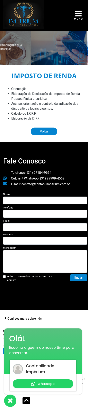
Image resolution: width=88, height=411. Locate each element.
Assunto (8, 234)
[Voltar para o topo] (26, 401)
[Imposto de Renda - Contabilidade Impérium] (23, 14)
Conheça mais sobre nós (24, 318)
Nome (6, 194)
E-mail (6, 220)
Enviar (78, 278)
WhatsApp (46, 383)
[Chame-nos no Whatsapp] (10, 401)
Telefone (8, 207)
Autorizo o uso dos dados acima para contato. (29, 278)
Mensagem (9, 247)
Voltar (44, 131)
